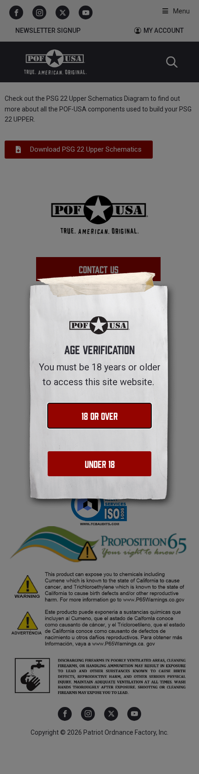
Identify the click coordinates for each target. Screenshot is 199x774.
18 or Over (99, 415)
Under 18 (100, 463)
